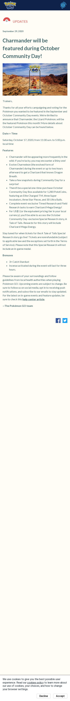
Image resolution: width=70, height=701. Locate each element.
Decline (43, 696)
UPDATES (20, 21)
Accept (60, 696)
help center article (33, 299)
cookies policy (35, 682)
